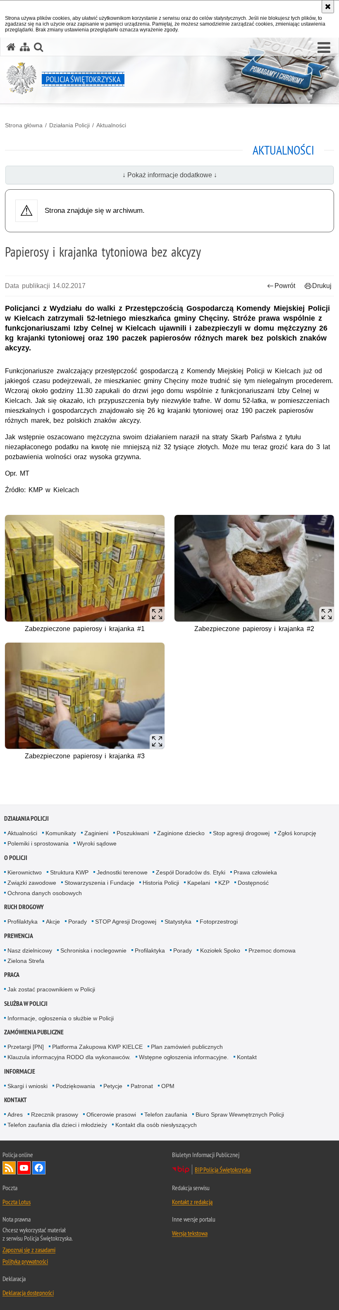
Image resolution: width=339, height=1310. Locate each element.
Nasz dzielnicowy (29, 950)
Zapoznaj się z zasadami (28, 1250)
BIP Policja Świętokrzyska (223, 1169)
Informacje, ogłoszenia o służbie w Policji (60, 1018)
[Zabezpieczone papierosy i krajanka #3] (85, 696)
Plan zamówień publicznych (187, 1046)
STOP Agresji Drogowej (125, 921)
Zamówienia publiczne (34, 1032)
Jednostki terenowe (122, 872)
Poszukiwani (133, 833)
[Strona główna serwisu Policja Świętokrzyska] (11, 47)
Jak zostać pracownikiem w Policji (51, 989)
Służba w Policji (26, 1003)
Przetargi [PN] (25, 1046)
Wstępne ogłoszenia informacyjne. (184, 1057)
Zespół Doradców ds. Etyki (190, 872)
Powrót (285, 285)
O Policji (15, 857)
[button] (324, 48)
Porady (77, 921)
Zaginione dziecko (181, 833)
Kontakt (247, 1057)
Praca (11, 974)
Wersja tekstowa (190, 1233)
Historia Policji (161, 882)
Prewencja (18, 935)
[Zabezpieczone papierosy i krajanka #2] (254, 568)
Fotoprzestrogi (219, 921)
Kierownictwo (24, 872)
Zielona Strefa (25, 960)
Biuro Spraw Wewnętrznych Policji (240, 1114)
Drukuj (322, 285)
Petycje (112, 1086)
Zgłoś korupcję (297, 833)
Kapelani (198, 882)
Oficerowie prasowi (111, 1114)
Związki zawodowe (31, 882)
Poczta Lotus (16, 1202)
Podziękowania (75, 1086)
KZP (223, 882)
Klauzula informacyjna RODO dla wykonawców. (69, 1057)
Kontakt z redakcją (192, 1202)
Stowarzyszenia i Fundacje (99, 882)
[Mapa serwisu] (25, 47)
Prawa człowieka (255, 872)
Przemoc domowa (272, 950)
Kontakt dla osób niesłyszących (156, 1125)
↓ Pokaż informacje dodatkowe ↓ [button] (169, 175)
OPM (167, 1086)
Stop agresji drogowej (241, 833)
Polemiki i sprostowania (38, 843)
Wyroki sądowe (97, 843)
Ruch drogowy (24, 907)
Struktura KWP (69, 872)
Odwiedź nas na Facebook (38, 1167)
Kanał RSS (9, 1167)
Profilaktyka (22, 921)
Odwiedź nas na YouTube (24, 1167)
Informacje (19, 1071)
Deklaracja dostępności (28, 1293)
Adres (15, 1114)
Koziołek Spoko (220, 950)
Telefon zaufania (165, 1114)
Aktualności (111, 125)
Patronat (142, 1086)
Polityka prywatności (25, 1261)
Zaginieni (96, 833)
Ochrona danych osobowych (44, 893)
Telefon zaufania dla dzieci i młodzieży (57, 1125)
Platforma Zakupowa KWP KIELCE (97, 1046)
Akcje (53, 921)
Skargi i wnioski (27, 1086)
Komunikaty (60, 833)
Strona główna (24, 125)
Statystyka (178, 921)
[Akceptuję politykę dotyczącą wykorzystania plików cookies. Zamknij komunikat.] (328, 6)
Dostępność (253, 882)
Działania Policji (69, 125)
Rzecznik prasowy (54, 1114)
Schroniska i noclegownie (93, 950)
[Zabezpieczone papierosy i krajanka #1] (85, 568)
